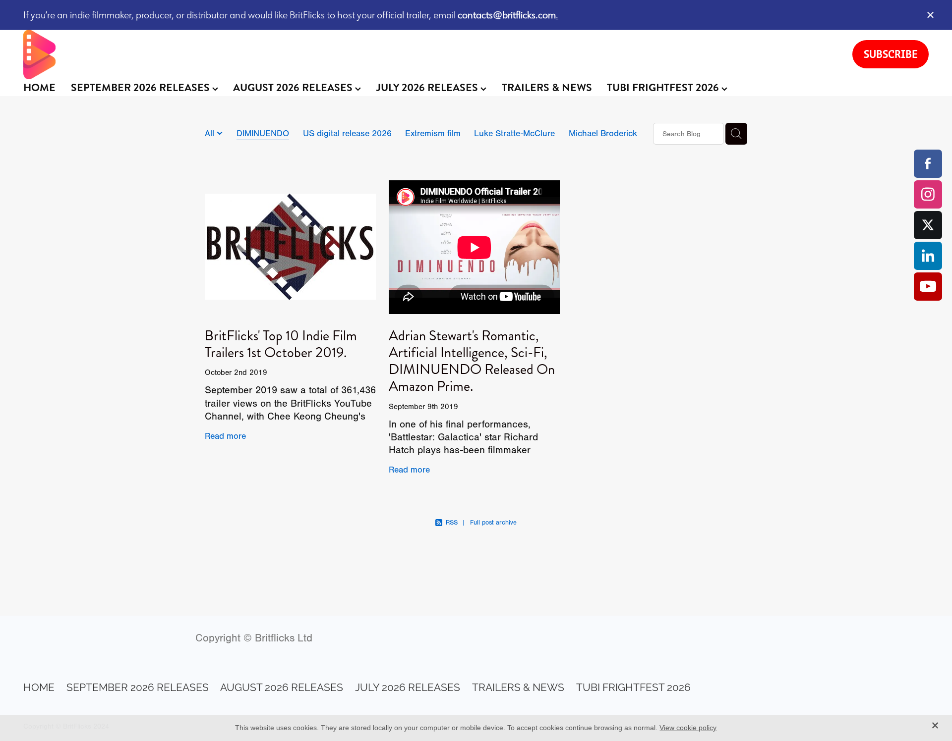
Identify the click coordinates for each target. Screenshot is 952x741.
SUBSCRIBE (891, 54)
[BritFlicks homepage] (428, 54)
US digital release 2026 (347, 133)
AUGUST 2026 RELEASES (294, 87)
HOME (39, 87)
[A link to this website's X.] (928, 225)
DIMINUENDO (263, 133)
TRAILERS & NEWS (547, 87)
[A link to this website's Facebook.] (928, 164)
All (211, 133)
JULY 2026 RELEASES (428, 87)
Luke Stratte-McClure (514, 133)
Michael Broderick (603, 133)
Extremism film (433, 133)
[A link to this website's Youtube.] (928, 286)
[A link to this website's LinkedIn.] (928, 256)
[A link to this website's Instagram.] (928, 194)
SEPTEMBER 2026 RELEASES (141, 87)
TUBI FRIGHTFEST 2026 (664, 87)
